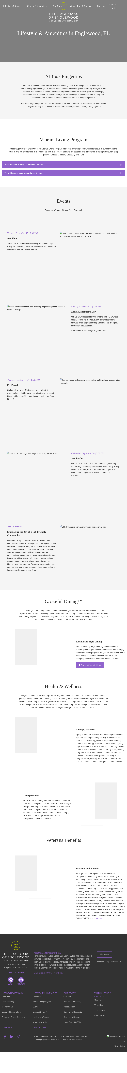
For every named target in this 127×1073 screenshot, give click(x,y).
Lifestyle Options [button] (11, 6)
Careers (101, 6)
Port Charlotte (75, 1039)
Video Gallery (99, 1010)
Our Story (70, 993)
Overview (6, 996)
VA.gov (99, 918)
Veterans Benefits (40, 1022)
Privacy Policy (119, 1046)
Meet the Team (70, 1007)
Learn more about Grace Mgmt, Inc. (48, 973)
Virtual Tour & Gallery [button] (80, 6)
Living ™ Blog (73, 1022)
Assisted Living (8, 1001)
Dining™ (40, 1012)
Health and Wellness (41, 1017)
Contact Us (113, 6)
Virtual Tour (98, 1005)
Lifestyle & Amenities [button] (36, 6)
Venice (54, 1039)
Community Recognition (73, 1012)
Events (35, 1007)
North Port (62, 1039)
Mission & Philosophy (72, 1001)
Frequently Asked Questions (13, 1017)
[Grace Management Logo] (16, 944)
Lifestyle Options (12, 993)
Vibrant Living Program (42, 1001)
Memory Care (7, 1007)
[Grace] (63, 6)
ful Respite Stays (11, 1012)
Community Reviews (72, 1017)
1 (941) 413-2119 (15, 972)
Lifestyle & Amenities (45, 993)
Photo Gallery (99, 1015)
